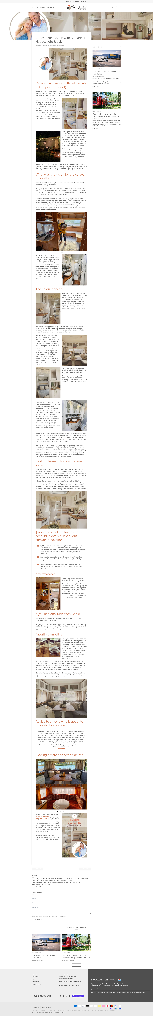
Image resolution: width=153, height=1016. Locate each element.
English (35, 1007)
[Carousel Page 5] (63, 811)
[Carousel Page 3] (62, 252)
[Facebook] (60, 996)
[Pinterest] (63, 996)
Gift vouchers (35, 981)
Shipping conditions (109, 1010)
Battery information (38, 1012)
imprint (50, 1010)
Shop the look (35, 976)
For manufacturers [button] (65, 974)
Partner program (36, 984)
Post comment (38, 919)
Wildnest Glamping (38, 1010)
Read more (96, 86)
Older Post (37, 869)
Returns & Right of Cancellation (87, 1010)
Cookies (100, 1010)
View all (76, 965)
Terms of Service (138, 992)
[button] (33, 7)
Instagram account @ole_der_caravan (42, 817)
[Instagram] (66, 996)
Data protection (72, 1010)
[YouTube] (69, 996)
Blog (33, 979)
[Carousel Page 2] (61, 252)
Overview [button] (34, 974)
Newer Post (85, 869)
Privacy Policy (126, 992)
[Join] (149, 989)
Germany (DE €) (46, 1007)
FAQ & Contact (49, 1012)
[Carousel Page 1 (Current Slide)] (57, 811)
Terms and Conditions (59, 1010)
